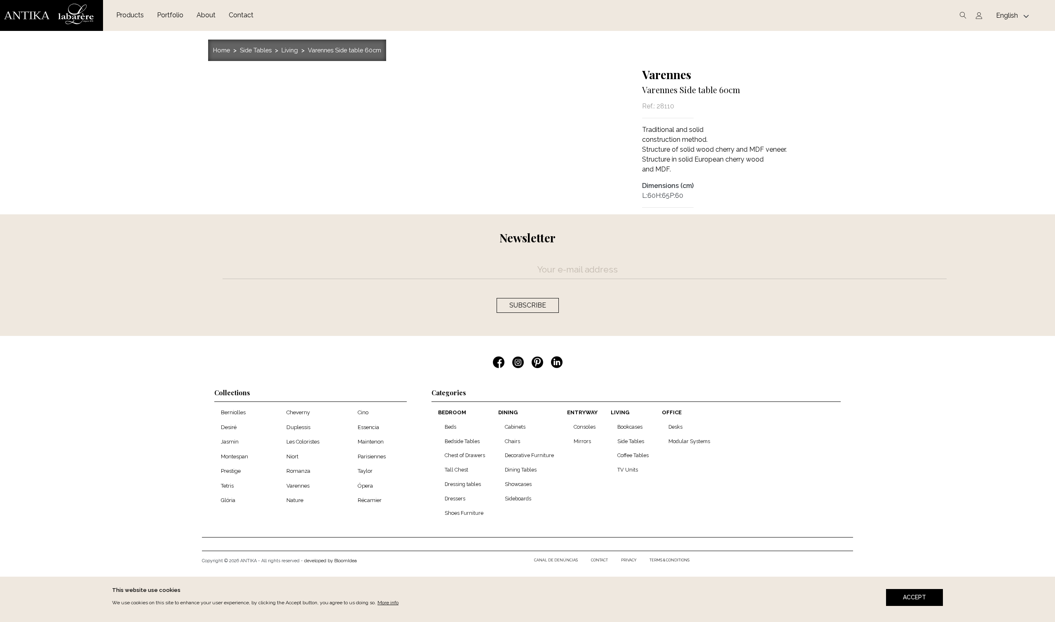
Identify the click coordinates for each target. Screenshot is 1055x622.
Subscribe (527, 305)
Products (130, 15)
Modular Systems (689, 441)
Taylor (365, 471)
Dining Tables (521, 470)
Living (289, 50)
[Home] (51, 15)
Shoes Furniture (464, 513)
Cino (363, 412)
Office (672, 412)
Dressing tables (463, 484)
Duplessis (298, 427)
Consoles (584, 427)
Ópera (365, 486)
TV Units (627, 470)
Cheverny (298, 412)
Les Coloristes (302, 442)
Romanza (298, 471)
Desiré (229, 427)
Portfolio (170, 15)
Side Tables (256, 50)
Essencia (368, 427)
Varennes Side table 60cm (344, 50)
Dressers (455, 498)
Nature (294, 500)
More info (388, 603)
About (206, 15)
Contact (241, 15)
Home (221, 50)
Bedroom (452, 412)
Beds (450, 427)
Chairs (512, 441)
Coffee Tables (633, 455)
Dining (508, 412)
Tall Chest (456, 470)
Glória (228, 500)
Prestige (231, 471)
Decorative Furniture (529, 455)
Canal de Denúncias (556, 560)
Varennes (666, 74)
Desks (675, 427)
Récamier (370, 500)
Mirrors (582, 441)
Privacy (628, 560)
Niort (292, 456)
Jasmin (230, 442)
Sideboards (518, 498)
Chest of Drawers (465, 455)
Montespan (234, 456)
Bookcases (629, 427)
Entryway (582, 412)
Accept (914, 597)
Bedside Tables (462, 441)
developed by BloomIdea (330, 560)
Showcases (518, 484)
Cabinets (515, 427)
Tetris (227, 486)
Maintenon (371, 442)
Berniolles (233, 412)
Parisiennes (372, 456)
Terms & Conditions (669, 560)
